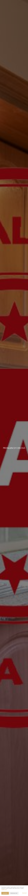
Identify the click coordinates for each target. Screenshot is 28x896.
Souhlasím (5, 893)
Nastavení (24, 893)
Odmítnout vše (13, 893)
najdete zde (4, 890)
